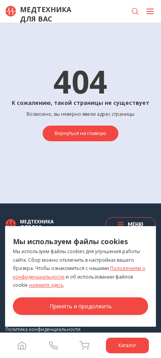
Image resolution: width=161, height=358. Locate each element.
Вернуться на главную (80, 133)
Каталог (127, 345)
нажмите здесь (46, 285)
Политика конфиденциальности (42, 329)
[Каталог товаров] (150, 11)
